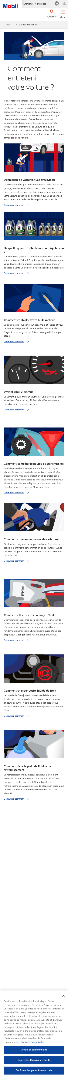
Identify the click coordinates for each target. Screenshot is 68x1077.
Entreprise (28, 3)
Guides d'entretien (28, 24)
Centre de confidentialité (34, 1049)
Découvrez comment (14, 205)
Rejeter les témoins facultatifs (34, 1060)
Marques (41, 3)
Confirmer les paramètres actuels (34, 1070)
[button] (62, 13)
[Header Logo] (11, 4)
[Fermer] (63, 996)
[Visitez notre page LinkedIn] (56, 3)
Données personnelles (32, 1042)
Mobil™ (8, 24)
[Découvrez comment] (34, 158)
